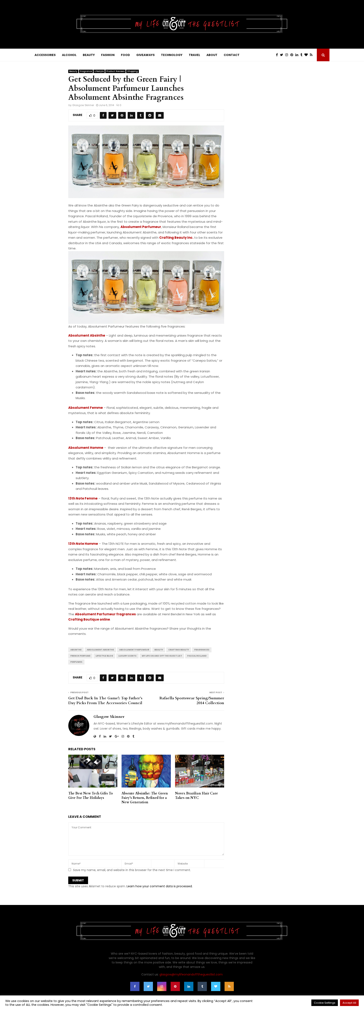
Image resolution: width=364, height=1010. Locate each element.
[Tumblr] (302, 54)
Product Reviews (115, 71)
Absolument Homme (85, 447)
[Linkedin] (297, 54)
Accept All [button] (349, 1003)
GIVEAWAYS (145, 55)
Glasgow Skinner (83, 105)
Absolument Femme (85, 407)
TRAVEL (194, 55)
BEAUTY (89, 55)
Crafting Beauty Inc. (176, 237)
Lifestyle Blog (104, 655)
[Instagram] (287, 54)
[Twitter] (282, 54)
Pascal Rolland (197, 655)
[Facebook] (278, 54)
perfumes (76, 662)
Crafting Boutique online (89, 619)
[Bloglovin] (307, 54)
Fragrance (86, 71)
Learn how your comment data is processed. (160, 886)
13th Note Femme (83, 498)
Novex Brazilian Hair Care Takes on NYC (196, 795)
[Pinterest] (292, 54)
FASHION (108, 55)
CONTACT (232, 55)
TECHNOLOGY (171, 55)
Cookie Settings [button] (324, 1003)
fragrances (201, 649)
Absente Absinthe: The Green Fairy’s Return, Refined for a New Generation (145, 798)
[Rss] (312, 54)
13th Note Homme (83, 543)
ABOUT (211, 55)
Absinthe (76, 649)
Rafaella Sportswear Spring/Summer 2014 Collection (191, 701)
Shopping (132, 71)
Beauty (73, 71)
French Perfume (80, 655)
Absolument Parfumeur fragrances (105, 614)
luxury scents (127, 655)
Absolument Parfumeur (140, 227)
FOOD (125, 55)
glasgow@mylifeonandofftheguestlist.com (191, 974)
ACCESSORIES (45, 55)
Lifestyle (99, 71)
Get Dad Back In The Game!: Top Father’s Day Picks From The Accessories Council (105, 701)
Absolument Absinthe (86, 335)
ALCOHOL (69, 55)
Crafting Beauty (178, 649)
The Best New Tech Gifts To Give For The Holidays (90, 795)
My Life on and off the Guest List (162, 655)
